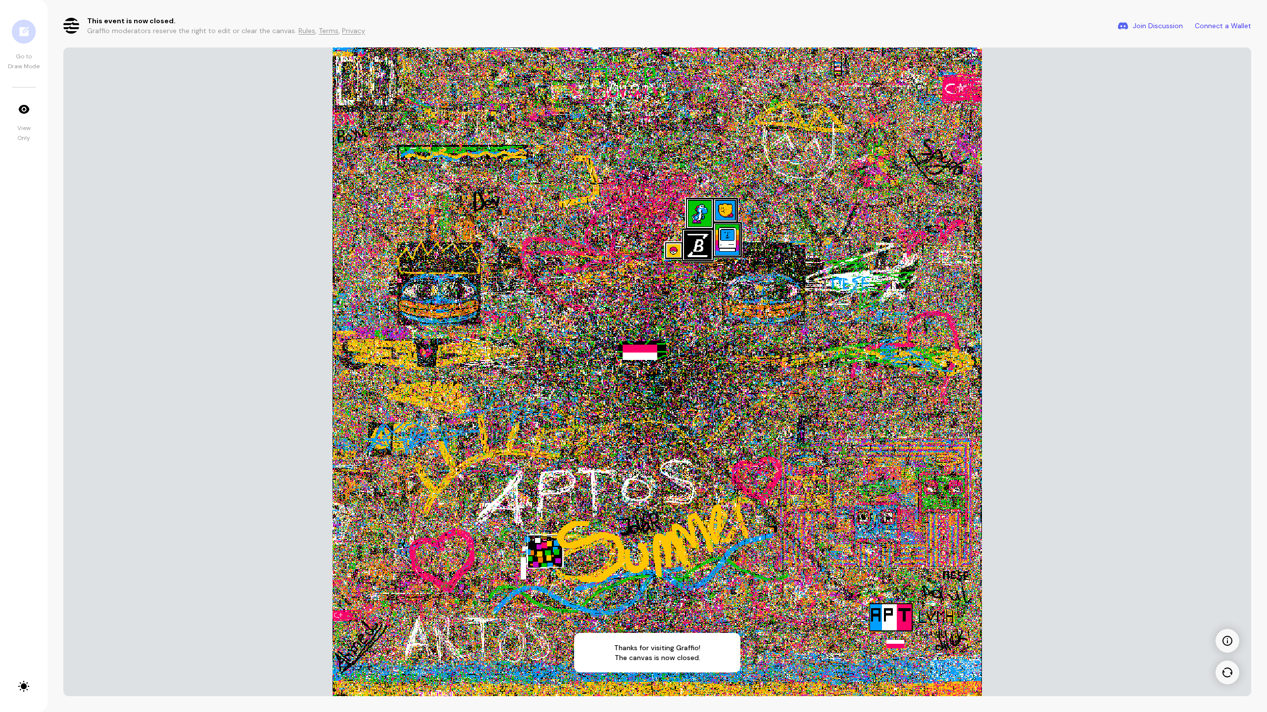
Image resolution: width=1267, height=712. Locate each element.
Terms (329, 30)
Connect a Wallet (1223, 25)
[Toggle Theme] (24, 686)
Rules (306, 30)
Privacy (353, 30)
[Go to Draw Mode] (24, 32)
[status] (657, 652)
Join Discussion (1158, 25)
